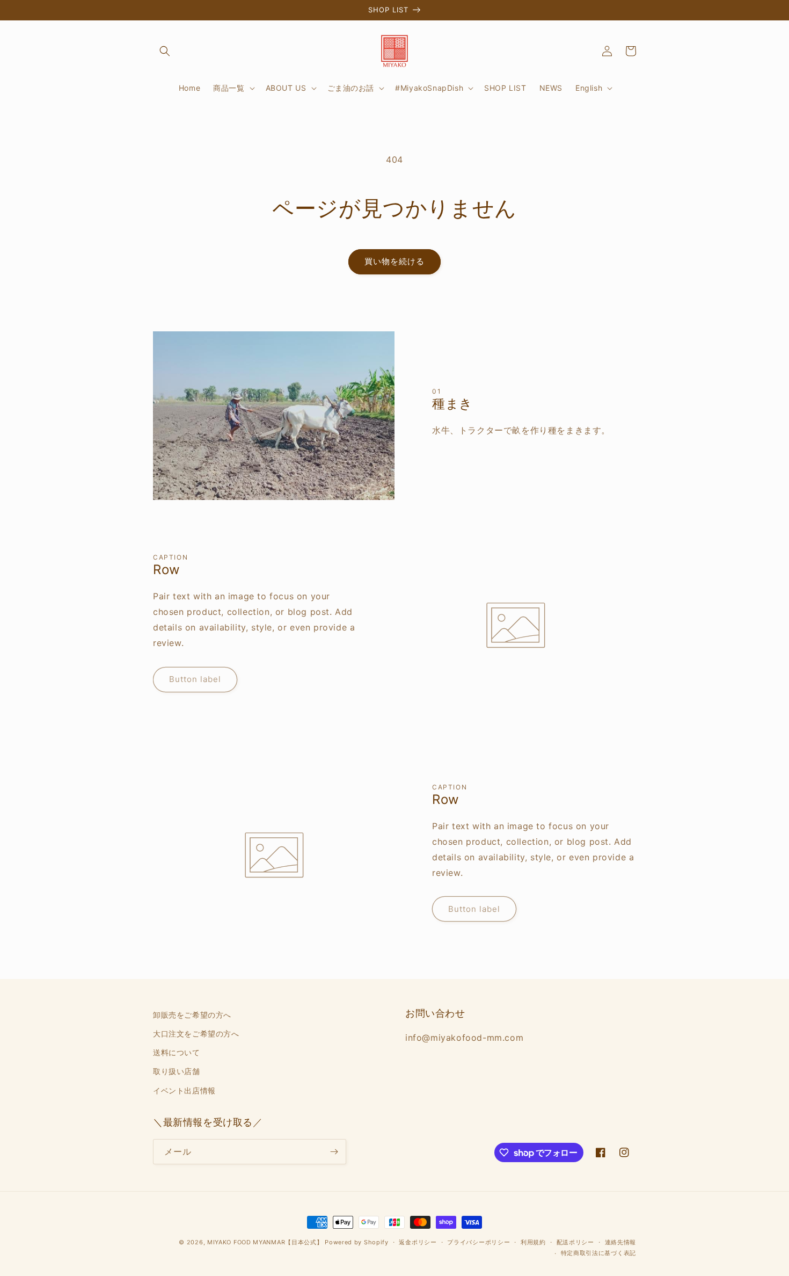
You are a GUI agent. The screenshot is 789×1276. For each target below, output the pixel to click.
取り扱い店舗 (176, 1071)
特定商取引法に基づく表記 (598, 1253)
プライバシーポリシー (478, 1242)
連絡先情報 (621, 1242)
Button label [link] (195, 679)
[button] (165, 51)
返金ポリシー (417, 1242)
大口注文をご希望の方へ (196, 1033)
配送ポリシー (575, 1242)
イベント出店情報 (184, 1090)
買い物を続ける (394, 261)
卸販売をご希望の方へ (192, 1014)
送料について (176, 1052)
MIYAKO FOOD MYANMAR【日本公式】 (265, 1242)
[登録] (334, 1151)
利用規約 (533, 1242)
